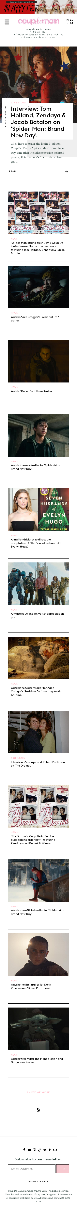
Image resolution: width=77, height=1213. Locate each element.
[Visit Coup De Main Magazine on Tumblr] (49, 1150)
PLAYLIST (70, 22)
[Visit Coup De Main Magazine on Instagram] (34, 1150)
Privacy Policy (38, 1181)
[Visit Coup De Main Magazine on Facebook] (24, 1150)
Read (12, 171)
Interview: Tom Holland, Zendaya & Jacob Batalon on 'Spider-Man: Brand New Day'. (38, 122)
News (14, 238)
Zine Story (19, 102)
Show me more (38, 1092)
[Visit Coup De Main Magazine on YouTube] (29, 1150)
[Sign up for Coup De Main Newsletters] (55, 1150)
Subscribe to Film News (38, 1110)
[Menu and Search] (7, 22)
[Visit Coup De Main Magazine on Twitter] (44, 1150)
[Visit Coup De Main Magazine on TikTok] (39, 1150)
